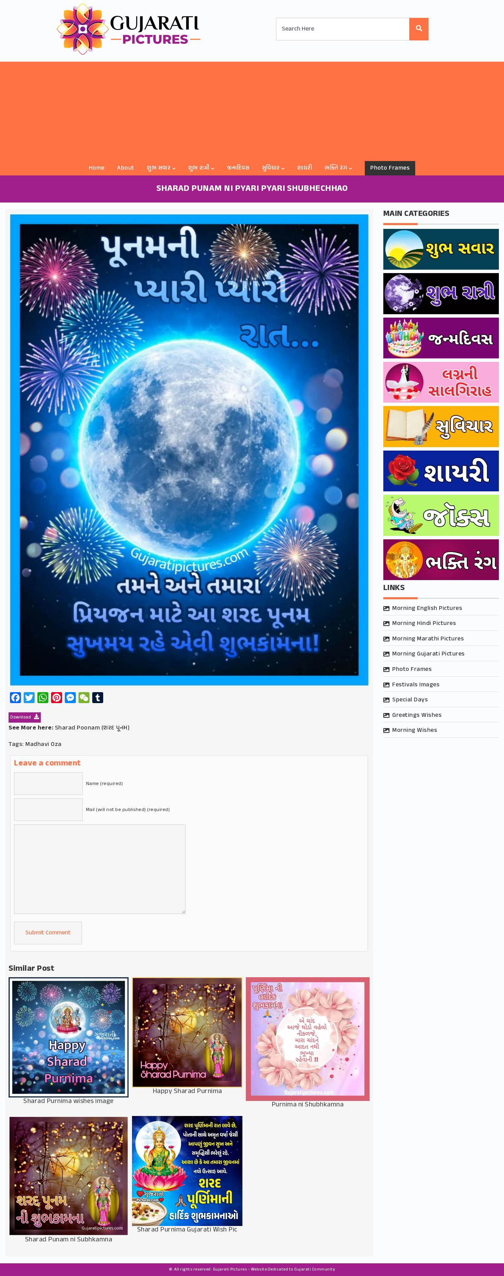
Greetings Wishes (417, 715)
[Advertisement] (252, 110)
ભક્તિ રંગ (336, 168)
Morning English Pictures (427, 608)
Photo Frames (390, 168)
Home (97, 168)
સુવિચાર (271, 168)
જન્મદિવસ (238, 168)
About (125, 168)
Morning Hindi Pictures (424, 623)
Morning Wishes (414, 730)
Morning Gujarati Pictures (428, 654)
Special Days (410, 700)
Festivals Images (416, 685)
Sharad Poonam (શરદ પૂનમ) (92, 728)
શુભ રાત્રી (198, 168)
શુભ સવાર (158, 168)
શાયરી (304, 168)
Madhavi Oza (43, 744)
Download (21, 717)
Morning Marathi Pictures (428, 639)
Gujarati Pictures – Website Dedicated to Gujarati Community (274, 1269)
